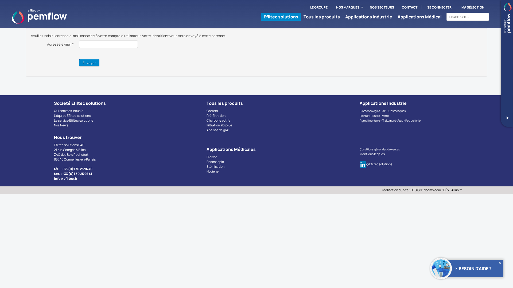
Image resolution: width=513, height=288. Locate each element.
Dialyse (212, 157)
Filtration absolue (219, 125)
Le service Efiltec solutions (73, 120)
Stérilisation (215, 166)
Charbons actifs (218, 120)
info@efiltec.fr (65, 178)
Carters (212, 111)
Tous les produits (322, 17)
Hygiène (213, 171)
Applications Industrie (368, 17)
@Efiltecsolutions (379, 164)
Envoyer (89, 62)
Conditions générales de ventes (380, 149)
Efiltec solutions (281, 17)
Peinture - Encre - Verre (374, 116)
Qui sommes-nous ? (68, 111)
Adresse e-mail (60, 44)
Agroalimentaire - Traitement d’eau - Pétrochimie (390, 120)
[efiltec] (39, 16)
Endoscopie (215, 161)
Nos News (61, 125)
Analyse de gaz (217, 130)
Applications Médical (420, 17)
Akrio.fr (456, 190)
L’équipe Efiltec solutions (72, 115)
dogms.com (432, 190)
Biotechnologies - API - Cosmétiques (383, 111)
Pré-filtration (216, 115)
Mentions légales (372, 154)
